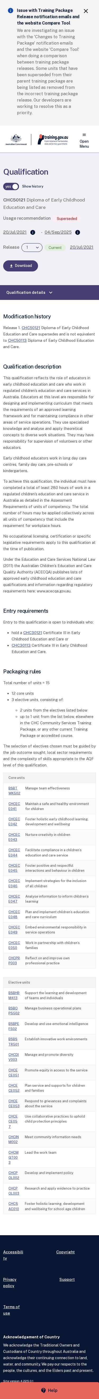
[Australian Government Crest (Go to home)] (17, 139)
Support (67, 1279)
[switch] (11, 186)
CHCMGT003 (13, 1158)
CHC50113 (17, 340)
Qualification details (30, 292)
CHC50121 (31, 327)
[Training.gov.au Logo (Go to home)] (49, 139)
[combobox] (32, 247)
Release (11, 247)
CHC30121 (32, 632)
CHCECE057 (13, 1121)
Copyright (65, 1252)
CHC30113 (21, 645)
